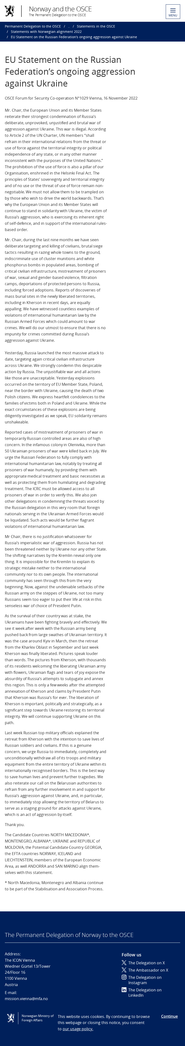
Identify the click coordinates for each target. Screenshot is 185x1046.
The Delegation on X (146, 963)
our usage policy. (78, 1028)
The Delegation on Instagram (145, 980)
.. (69, 26)
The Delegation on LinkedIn (145, 992)
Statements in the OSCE (96, 26)
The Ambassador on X (148, 970)
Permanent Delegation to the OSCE (33, 26)
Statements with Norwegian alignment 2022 (46, 31)
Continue (169, 1016)
